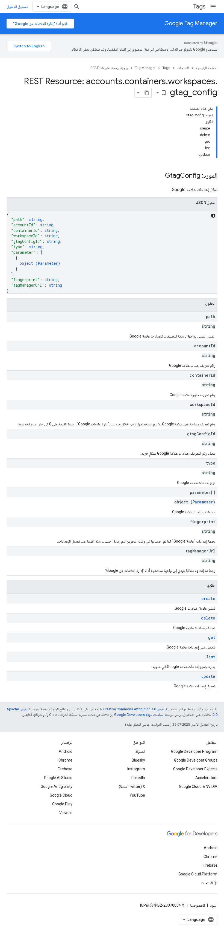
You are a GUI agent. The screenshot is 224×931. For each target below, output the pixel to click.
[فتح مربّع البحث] (76, 6)
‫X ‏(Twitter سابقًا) (132, 786)
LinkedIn (138, 778)
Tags (199, 6)
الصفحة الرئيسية (206, 68)
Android (65, 751)
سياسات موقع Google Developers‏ (139, 715)
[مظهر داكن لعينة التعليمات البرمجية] (213, 215)
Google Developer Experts (195, 769)
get (211, 637)
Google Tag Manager (190, 23)
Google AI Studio (58, 778)
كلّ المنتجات (209, 883)
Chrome (65, 760)
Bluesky (138, 760)
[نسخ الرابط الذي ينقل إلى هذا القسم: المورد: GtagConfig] (159, 176)
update (208, 676)
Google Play (62, 804)
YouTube (137, 795)
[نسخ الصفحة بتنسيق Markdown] (147, 92)
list (211, 656)
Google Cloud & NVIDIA (198, 786)
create (208, 598)
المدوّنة (140, 751)
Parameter (48, 263)
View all (65, 813)
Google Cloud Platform (197, 874)
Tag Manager (145, 68)
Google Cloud (61, 795)
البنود (213, 905)
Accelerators (206, 778)
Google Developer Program (194, 751)
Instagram (136, 769)
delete (208, 618)
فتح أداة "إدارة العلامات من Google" (40, 23)
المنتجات (183, 68)
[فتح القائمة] (213, 6)
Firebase (65, 769)
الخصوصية (197, 905)
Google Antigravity (56, 786)
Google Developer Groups (195, 760)
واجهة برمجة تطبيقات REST (109, 68)
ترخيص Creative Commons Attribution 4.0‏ (135, 709)
